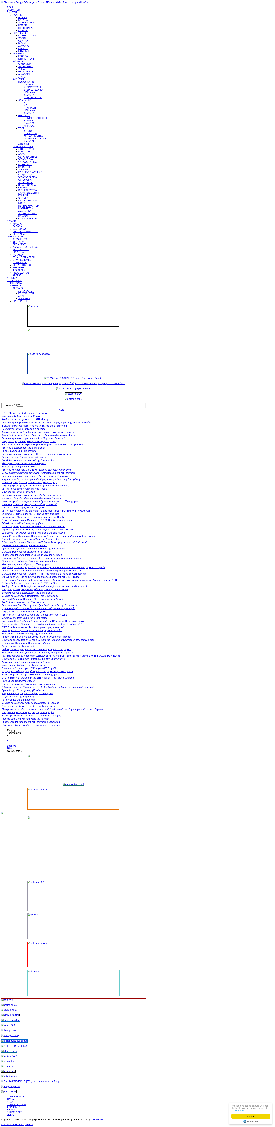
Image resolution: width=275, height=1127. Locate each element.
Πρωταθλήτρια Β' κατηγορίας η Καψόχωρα (23, 690)
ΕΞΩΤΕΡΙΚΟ (19, 229)
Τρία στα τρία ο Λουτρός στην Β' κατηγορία (23, 507)
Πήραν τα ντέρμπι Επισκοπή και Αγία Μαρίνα (24, 457)
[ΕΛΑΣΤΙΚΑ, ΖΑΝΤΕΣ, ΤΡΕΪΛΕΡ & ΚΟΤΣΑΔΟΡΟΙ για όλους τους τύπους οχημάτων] (73, 378)
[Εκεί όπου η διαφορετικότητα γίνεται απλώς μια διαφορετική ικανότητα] (9, 1076)
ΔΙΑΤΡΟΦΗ (18, 242)
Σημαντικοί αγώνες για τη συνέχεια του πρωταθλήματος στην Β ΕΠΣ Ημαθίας (40, 577)
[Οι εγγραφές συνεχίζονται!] (73, 954)
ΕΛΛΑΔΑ (23, 30)
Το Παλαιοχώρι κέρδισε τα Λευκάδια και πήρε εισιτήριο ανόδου (33, 526)
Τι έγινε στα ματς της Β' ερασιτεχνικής (20, 696)
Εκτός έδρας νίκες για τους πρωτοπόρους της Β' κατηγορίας (32, 630)
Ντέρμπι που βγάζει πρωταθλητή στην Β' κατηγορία (27, 693)
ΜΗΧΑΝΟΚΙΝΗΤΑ (33, 136)
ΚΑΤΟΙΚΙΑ (18, 254)
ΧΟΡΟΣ (22, 38)
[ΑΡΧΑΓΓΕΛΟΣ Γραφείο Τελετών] (73, 388)
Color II (12, 1124)
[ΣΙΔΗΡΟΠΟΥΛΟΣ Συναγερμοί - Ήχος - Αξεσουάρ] (14, 1041)
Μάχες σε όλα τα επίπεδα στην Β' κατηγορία (24, 611)
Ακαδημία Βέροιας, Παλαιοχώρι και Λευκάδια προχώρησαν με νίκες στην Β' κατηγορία (45, 586)
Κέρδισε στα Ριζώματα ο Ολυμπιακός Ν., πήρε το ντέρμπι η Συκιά (34, 615)
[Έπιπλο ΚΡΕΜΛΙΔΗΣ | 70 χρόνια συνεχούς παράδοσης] (30, 1081)
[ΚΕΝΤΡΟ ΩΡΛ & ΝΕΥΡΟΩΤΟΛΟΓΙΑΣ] (9, 1010)
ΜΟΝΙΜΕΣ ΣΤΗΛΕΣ (23, 146)
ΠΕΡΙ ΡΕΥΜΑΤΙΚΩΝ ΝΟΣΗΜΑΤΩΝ (28, 207)
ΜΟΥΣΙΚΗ (23, 51)
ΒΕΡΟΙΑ (22, 17)
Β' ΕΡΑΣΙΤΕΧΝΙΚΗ (33, 90)
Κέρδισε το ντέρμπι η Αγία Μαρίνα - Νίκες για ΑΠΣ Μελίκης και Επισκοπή (38, 432)
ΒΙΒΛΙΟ (22, 43)
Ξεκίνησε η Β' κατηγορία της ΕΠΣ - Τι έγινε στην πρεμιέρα (30, 514)
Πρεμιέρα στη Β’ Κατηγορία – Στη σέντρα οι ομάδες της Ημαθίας (34, 517)
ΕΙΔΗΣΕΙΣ (12, 12)
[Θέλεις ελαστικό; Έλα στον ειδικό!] (73, 316)
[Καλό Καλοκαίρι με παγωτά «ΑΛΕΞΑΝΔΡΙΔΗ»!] (73, 847)
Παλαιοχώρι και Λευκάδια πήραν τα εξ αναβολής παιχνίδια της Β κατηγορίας (40, 605)
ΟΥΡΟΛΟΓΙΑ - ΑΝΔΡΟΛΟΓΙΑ (25, 181)
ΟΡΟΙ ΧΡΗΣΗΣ (20, 301)
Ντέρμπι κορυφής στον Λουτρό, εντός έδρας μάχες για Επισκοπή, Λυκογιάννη (41, 479)
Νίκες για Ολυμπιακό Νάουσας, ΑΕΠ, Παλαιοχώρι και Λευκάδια (33, 599)
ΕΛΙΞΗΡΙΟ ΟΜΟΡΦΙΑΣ (30, 172)
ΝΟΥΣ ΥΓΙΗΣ (25, 151)
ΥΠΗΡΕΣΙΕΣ (19, 267)
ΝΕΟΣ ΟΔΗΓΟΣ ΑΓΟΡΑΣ (21, 274)
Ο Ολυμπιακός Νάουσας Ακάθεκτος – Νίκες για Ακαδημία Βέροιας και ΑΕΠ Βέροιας (44, 574)
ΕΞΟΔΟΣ (23, 48)
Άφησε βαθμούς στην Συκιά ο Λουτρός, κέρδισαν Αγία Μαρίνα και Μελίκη (38, 435)
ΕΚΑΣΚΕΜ (29, 120)
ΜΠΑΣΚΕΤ (24, 115)
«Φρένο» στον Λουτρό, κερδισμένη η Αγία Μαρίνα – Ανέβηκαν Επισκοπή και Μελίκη (44, 444)
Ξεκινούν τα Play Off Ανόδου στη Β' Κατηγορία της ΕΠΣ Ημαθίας (34, 533)
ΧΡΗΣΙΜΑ (12, 278)
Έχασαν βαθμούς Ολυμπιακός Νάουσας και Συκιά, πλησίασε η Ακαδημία (38, 608)
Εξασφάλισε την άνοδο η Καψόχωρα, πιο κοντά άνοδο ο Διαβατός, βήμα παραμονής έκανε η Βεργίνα (52, 709)
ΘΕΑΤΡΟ (23, 41)
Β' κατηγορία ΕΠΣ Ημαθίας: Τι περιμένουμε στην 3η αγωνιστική (33, 659)
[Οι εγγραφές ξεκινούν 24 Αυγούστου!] (9, 1005)
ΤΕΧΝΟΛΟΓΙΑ (20, 262)
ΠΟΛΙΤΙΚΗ (18, 15)
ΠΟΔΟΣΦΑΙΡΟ (26, 82)
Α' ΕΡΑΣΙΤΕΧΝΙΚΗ (33, 87)
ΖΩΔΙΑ (10, 1115)
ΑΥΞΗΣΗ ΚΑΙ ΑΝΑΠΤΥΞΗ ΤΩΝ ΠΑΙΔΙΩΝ (27, 213)
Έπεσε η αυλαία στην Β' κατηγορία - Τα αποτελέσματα (29, 684)
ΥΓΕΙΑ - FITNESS (22, 265)
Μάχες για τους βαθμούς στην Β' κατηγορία (23, 665)
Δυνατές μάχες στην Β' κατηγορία (18, 646)
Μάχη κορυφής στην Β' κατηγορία (18, 492)
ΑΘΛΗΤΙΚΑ (18, 79)
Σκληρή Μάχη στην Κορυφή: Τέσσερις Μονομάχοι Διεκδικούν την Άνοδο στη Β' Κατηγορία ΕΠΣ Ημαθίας (54, 567)
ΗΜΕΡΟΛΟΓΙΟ (14, 280)
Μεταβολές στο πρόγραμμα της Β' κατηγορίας (24, 618)
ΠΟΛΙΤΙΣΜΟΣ (20, 33)
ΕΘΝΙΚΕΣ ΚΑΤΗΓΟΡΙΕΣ (36, 118)
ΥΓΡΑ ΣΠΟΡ (30, 133)
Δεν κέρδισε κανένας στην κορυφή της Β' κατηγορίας (28, 460)
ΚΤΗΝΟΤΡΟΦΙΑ (26, 59)
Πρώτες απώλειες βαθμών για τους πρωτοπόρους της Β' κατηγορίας (36, 649)
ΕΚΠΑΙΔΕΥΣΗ (25, 71)
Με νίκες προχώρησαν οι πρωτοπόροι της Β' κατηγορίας (30, 596)
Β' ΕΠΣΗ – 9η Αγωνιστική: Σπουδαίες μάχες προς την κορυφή (33, 627)
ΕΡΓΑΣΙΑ (11, 221)
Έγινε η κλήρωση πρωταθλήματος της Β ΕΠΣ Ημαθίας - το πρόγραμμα (37, 520)
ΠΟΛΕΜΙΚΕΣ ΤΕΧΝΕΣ (36, 138)
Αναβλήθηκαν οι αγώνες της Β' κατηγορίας (23, 602)
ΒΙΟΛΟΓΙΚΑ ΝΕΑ (27, 185)
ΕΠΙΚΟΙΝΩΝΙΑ (14, 283)
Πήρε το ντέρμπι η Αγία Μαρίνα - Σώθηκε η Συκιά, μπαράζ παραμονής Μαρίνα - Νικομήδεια (47, 422)
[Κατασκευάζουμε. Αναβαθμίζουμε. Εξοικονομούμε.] (73, 399)
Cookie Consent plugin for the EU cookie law (250, 1121)
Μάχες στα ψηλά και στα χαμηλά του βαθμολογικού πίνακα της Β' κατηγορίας (40, 501)
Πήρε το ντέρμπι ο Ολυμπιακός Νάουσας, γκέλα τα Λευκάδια (32, 555)
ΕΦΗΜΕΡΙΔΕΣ (14, 1112)
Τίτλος (60, 410)
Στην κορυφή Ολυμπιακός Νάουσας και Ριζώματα (26, 643)
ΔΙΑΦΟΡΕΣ (24, 74)
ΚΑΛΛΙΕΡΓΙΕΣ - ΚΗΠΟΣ (25, 247)
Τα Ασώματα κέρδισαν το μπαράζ (18, 681)
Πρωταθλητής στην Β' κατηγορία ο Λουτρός (23, 429)
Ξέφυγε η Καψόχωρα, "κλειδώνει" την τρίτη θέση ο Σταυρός (31, 715)
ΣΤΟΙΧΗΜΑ (24, 144)
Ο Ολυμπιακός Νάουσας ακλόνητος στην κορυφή (26, 552)
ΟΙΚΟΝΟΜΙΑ (24, 64)
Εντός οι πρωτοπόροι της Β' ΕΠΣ (18, 466)
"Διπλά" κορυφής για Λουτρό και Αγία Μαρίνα (24, 489)
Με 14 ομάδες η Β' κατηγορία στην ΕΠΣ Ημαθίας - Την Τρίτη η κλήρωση (38, 678)
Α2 (25, 105)
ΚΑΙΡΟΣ (11, 1109)
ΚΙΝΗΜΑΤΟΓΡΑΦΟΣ (29, 35)
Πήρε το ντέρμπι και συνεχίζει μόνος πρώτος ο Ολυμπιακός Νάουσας (36, 637)
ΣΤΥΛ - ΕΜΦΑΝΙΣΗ (23, 260)
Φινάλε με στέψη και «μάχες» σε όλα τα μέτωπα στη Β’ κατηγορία (34, 426)
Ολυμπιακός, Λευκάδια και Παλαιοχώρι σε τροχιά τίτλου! (30, 561)
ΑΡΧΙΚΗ (11, 7)
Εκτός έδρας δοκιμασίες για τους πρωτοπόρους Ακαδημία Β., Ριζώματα (37, 652)
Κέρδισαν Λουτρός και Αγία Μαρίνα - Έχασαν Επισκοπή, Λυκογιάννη (36, 470)
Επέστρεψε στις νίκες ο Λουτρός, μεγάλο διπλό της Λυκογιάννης (34, 495)
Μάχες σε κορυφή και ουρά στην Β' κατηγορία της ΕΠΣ (29, 441)
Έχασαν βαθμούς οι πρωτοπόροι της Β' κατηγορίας (27, 592)
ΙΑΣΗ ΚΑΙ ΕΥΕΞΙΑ (27, 190)
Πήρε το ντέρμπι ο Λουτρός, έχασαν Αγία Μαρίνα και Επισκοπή (33, 438)
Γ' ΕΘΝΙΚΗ (29, 84)
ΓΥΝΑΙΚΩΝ (30, 108)
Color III (20, 1124)
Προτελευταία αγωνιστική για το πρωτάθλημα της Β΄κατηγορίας (33, 548)
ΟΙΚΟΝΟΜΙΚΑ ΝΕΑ (28, 218)
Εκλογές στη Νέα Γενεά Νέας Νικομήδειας (23, 523)
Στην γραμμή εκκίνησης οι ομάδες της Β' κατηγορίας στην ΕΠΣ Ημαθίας (37, 671)
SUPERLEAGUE (33, 97)
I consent (251, 1116)
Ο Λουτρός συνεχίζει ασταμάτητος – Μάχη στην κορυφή (29, 482)
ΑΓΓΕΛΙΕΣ (18, 288)
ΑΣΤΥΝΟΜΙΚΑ (25, 66)
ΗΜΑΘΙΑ (22, 25)
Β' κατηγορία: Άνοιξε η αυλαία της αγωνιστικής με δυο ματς (31, 725)
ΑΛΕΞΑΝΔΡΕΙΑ (26, 22)
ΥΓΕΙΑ (21, 69)
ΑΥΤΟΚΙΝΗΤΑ (20, 239)
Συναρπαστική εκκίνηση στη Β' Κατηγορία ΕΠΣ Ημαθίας (30, 668)
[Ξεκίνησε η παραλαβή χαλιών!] (9, 1051)
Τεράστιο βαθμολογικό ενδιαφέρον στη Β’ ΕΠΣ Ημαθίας (29, 583)
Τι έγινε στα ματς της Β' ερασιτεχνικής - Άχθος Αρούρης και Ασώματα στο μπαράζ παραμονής (48, 687)
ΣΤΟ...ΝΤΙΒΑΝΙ (26, 149)
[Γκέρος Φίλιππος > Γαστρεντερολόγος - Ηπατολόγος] (8, 1025)
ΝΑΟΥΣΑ (23, 20)
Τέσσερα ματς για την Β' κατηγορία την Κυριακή (25, 719)
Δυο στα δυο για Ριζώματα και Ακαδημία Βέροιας (26, 662)
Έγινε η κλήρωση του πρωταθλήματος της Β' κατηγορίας (30, 674)
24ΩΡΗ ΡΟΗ (13, 10)
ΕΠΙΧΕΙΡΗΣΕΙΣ (26, 293)
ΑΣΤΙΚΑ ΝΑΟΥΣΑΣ (16, 1104)
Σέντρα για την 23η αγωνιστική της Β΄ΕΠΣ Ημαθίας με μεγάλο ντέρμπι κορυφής (41, 558)
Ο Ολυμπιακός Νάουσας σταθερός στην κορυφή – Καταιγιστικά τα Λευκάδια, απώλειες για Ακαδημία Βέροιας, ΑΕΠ (59, 580)
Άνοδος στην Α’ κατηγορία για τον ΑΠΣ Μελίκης (25, 419)
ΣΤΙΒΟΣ (28, 131)
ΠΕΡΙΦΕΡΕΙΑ (25, 28)
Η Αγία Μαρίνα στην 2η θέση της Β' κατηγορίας (25, 413)
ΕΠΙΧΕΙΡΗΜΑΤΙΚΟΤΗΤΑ (25, 231)
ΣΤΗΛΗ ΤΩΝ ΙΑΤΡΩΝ (24, 257)
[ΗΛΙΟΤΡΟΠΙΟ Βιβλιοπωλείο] (9, 1030)
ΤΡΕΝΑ (11, 1099)
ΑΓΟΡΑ (22, 77)
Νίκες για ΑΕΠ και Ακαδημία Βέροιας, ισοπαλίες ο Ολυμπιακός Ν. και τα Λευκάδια (43, 621)
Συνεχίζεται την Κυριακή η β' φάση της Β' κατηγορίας (28, 712)
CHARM (22, 187)
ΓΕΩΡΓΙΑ (23, 56)
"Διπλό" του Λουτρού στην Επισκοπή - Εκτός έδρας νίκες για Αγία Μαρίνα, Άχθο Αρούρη (46, 511)
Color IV (29, 1124)
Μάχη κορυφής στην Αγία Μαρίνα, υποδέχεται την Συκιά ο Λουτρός (35, 485)
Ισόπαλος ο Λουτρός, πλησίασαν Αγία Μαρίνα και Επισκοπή (32, 498)
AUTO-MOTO (25, 291)
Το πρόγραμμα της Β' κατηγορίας (18, 700)
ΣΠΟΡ (21, 128)
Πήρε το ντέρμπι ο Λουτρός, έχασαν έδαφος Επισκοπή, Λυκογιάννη (35, 476)
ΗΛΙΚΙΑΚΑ (29, 92)
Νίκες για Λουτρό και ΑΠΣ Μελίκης (19, 451)
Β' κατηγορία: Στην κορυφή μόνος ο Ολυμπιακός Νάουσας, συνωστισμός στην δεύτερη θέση (48, 640)
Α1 (25, 102)
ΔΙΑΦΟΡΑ (23, 46)
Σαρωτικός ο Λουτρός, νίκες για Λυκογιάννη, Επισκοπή (29, 504)
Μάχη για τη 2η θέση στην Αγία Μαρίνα (21, 416)
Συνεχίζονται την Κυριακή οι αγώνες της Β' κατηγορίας (29, 706)
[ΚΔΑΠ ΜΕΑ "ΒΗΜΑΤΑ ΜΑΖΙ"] (10, 1020)
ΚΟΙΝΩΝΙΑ (18, 61)
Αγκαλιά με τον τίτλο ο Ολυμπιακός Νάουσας (24, 545)
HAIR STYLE (25, 167)
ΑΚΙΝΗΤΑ (23, 296)
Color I (4, 1124)
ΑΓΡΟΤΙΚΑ (18, 53)
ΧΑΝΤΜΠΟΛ (25, 100)
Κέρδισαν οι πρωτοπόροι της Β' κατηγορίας (23, 448)
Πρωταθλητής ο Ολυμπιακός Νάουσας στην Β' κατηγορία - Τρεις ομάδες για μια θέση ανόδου (48, 536)
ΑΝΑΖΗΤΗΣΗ (14, 285)
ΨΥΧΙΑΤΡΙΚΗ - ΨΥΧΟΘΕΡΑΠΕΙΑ (27, 176)
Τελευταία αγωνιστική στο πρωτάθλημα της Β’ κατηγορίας (30, 539)
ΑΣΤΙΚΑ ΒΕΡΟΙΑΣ (16, 1096)
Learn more (237, 1110)
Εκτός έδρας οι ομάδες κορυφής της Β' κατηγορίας (27, 633)
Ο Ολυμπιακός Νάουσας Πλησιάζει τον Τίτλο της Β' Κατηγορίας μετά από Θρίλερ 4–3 (44, 542)
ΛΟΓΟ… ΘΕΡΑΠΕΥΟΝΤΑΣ (27, 155)
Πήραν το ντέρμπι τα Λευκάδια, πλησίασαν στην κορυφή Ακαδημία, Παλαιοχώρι (41, 570)
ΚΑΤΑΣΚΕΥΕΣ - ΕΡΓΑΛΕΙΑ (21, 250)
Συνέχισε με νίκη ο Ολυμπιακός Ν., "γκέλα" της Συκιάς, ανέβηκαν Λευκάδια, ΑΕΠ (42, 624)
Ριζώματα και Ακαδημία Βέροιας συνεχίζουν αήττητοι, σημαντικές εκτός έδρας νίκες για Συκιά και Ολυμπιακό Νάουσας (61, 656)
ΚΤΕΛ (10, 1102)
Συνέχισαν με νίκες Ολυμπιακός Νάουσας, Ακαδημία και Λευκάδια (35, 589)
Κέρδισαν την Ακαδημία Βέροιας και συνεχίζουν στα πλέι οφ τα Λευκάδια (38, 529)
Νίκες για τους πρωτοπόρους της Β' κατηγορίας (26, 564)
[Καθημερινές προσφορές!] (73, 363)
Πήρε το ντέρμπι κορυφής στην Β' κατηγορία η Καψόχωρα (31, 722)
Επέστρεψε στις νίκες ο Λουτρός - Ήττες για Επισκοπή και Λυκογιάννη (37, 454)
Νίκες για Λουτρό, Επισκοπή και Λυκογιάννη (24, 463)
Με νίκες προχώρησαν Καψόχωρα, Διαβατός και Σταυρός (30, 703)
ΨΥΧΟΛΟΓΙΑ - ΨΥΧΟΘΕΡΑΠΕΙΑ (27, 160)
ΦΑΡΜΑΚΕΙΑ (14, 1107)
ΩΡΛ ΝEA (23, 198)
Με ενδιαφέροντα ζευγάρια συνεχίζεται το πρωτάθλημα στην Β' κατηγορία (38, 473)
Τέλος (10, 748)
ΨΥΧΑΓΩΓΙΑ (19, 270)
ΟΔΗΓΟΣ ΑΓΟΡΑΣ (16, 236)
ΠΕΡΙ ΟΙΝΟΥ (25, 164)
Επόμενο (11, 746)
